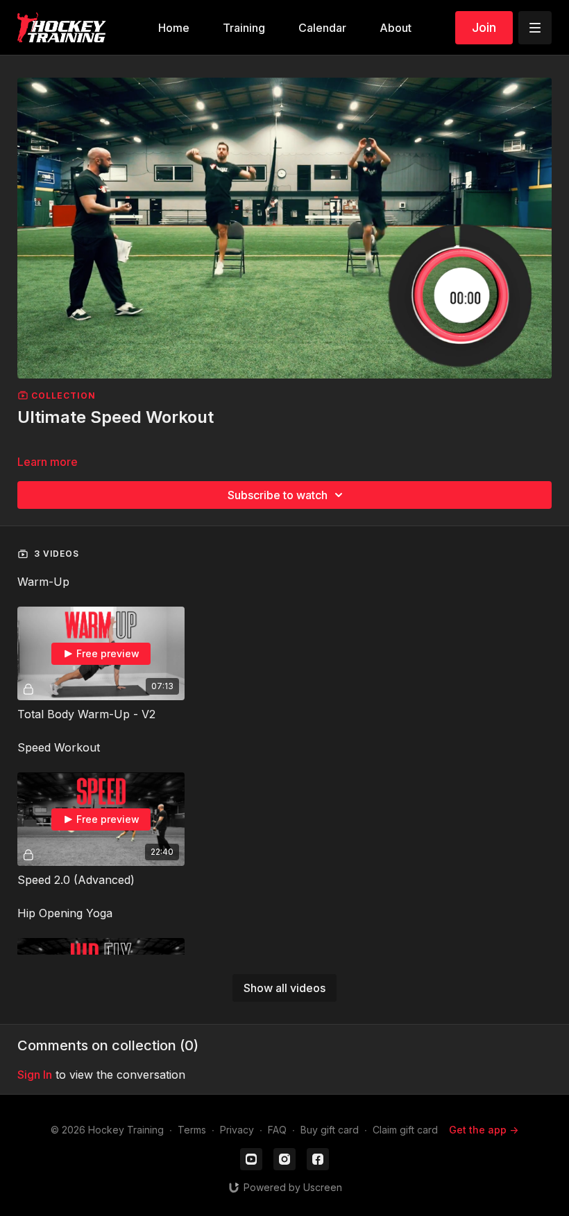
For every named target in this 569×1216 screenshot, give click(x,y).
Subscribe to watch (278, 495)
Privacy (237, 1130)
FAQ (277, 1130)
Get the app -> (483, 1130)
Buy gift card (329, 1130)
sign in (34, 1075)
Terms (192, 1130)
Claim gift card (405, 1130)
